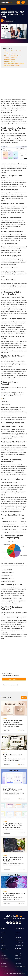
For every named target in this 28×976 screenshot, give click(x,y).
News (2, 940)
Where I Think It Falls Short (9, 61)
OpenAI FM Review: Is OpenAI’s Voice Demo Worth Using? (12, 790)
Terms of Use (18, 955)
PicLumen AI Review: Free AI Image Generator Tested (14, 894)
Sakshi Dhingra (9, 21)
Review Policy (18, 958)
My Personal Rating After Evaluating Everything (14, 63)
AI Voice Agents (18, 937)
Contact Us (3, 934)
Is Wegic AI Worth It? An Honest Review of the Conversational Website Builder (13, 859)
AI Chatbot (17, 932)
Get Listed (3, 953)
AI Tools (17, 934)
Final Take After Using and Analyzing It (12, 65)
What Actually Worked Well (9, 59)
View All (24, 697)
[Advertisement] (14, 83)
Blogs (2, 937)
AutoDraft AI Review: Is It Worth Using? (12, 755)
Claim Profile (3, 955)
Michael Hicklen (7, 730)
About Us (3, 932)
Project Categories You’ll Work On (11, 53)
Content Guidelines (19, 961)
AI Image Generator (19, 942)
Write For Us (3, 961)
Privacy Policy (18, 953)
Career (2, 942)
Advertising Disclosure (20, 966)
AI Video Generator (19, 945)
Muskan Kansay (7, 764)
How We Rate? (4, 966)
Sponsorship (3, 963)
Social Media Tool (19, 940)
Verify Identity (18, 963)
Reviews (4, 9)
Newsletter (3, 945)
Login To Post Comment (14, 679)
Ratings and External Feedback (10, 57)
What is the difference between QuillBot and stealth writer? (12, 721)
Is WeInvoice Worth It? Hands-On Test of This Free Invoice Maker (13, 824)
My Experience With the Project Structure (12, 55)
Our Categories (4, 958)
